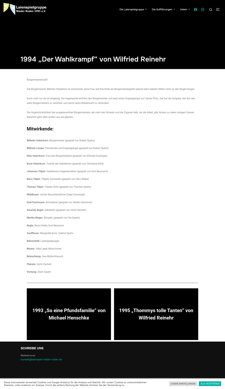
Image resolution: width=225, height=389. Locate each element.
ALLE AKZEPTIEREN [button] (210, 383)
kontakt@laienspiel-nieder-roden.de (41, 359)
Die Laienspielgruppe (132, 9)
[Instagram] (202, 9)
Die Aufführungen (162, 9)
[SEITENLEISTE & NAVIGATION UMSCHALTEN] (219, 9)
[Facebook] (195, 9)
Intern (183, 9)
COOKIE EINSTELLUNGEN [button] (183, 383)
